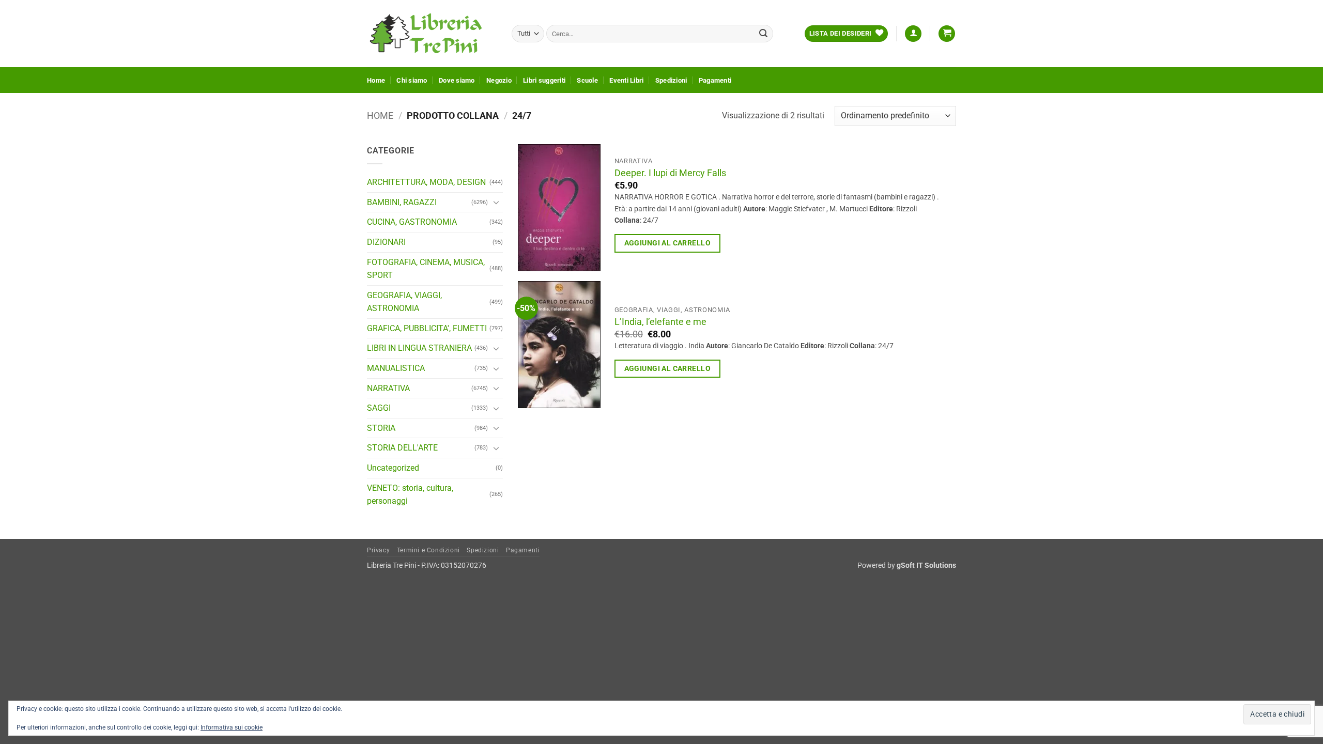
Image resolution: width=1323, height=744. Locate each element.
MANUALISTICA (396, 368)
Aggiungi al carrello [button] (667, 243)
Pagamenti (715, 80)
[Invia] (763, 33)
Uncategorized (393, 468)
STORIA (381, 428)
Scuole (587, 80)
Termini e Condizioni (428, 550)
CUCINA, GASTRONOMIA (412, 222)
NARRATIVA (388, 388)
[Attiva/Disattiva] (496, 202)
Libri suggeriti (544, 80)
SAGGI (379, 408)
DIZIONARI (386, 242)
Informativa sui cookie (232, 727)
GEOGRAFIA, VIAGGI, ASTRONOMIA (404, 302)
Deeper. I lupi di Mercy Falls (670, 173)
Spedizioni (671, 80)
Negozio (499, 80)
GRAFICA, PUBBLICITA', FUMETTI (427, 328)
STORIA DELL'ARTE (402, 448)
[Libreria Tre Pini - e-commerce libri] (431, 33)
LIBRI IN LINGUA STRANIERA (419, 348)
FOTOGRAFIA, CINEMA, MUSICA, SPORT (426, 268)
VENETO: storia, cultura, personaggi (410, 494)
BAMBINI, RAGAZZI (402, 202)
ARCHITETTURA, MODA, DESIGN (426, 182)
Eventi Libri (626, 80)
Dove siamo (457, 80)
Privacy (378, 550)
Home (376, 80)
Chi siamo (411, 80)
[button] (913, 33)
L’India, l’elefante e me (660, 322)
